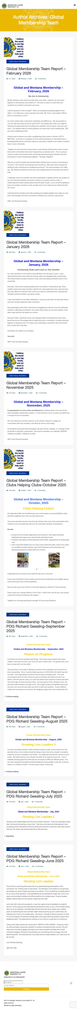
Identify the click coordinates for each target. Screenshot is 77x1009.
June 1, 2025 (25, 866)
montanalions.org (54, 286)
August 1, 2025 (25, 726)
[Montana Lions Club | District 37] (12, 6)
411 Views (12, 78)
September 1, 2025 (27, 636)
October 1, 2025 (26, 490)
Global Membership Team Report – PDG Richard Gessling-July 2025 (36, 793)
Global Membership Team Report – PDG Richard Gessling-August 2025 (36, 718)
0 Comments (41, 78)
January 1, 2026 (26, 252)
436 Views (12, 490)
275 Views (12, 393)
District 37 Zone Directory (57, 587)
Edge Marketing (16, 1005)
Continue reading (12, 696)
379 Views (12, 802)
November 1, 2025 (26, 393)
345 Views (12, 726)
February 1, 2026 (26, 78)
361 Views (12, 636)
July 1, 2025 (24, 802)
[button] (9, 560)
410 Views (12, 866)
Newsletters (22, 61)
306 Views (12, 252)
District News (13, 61)
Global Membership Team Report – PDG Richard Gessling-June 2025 (36, 858)
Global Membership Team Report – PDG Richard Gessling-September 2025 (36, 626)
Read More (10, 836)
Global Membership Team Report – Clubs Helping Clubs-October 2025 (36, 482)
